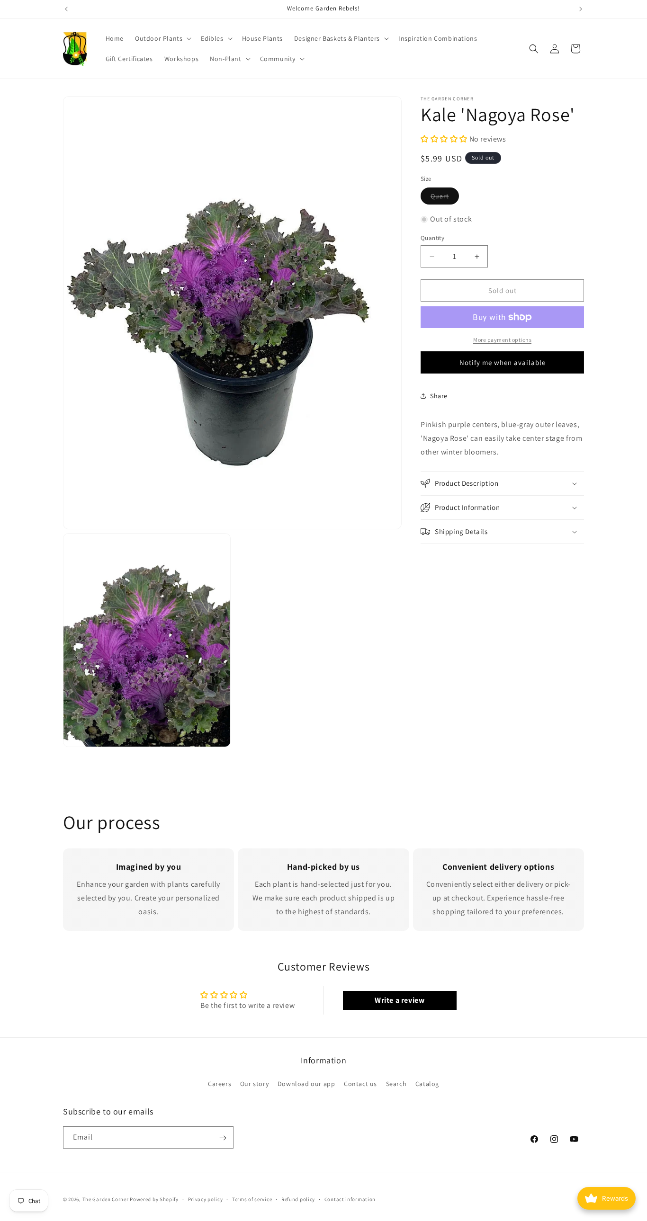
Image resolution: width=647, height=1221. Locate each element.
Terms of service (252, 1198)
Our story (254, 1083)
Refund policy (298, 1198)
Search (396, 1083)
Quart (445, 198)
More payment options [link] (502, 339)
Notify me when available (502, 362)
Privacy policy (205, 1198)
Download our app (306, 1083)
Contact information (350, 1198)
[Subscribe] (222, 1138)
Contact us (360, 1083)
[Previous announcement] (66, 9)
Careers (219, 1083)
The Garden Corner (105, 1199)
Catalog (427, 1083)
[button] (162, 38)
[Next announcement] (580, 9)
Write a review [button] (399, 1000)
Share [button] (439, 396)
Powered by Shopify (154, 1199)
